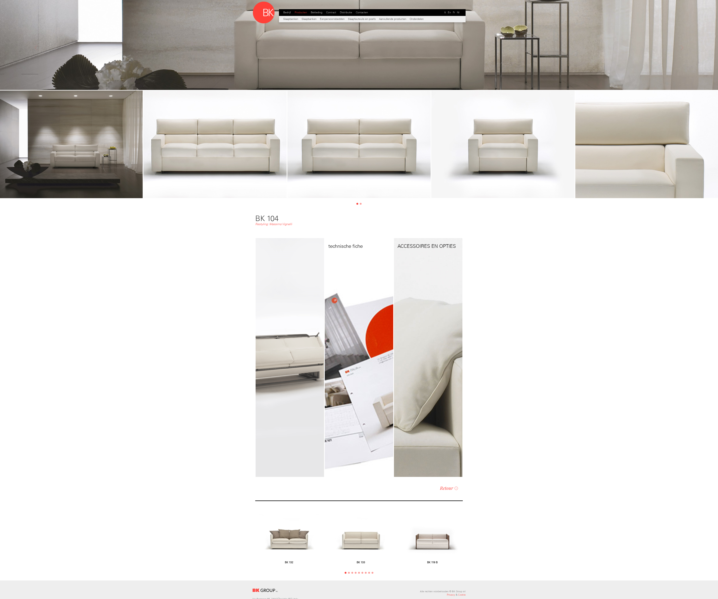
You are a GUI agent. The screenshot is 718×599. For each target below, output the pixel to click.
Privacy (451, 594)
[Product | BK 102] (682, 66)
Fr (454, 12)
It (445, 12)
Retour (446, 488)
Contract (331, 12)
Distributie (346, 12)
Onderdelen (417, 19)
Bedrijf (287, 12)
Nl (458, 12)
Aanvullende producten (393, 19)
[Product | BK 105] (36, 66)
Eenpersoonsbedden (332, 19)
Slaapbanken (290, 19)
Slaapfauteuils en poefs (362, 19)
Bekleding (316, 12)
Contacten (362, 12)
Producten (301, 12)
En (449, 12)
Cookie (462, 594)
